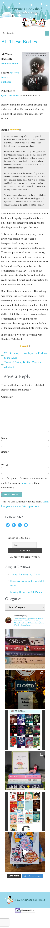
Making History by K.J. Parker (26, 592)
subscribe (26, 483)
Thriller (27, 362)
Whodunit (9, 367)
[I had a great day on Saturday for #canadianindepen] (25, 770)
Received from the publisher (10, 77)
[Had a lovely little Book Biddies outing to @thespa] (25, 852)
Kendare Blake (9, 63)
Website (5, 465)
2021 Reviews (11, 353)
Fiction (23, 353)
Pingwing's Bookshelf (25, 8)
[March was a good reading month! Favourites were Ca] (25, 811)
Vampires (37, 362)
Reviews (42, 353)
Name (5, 438)
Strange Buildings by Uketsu (25, 574)
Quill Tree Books (10, 95)
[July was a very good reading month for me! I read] (25, 730)
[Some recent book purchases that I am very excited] (25, 649)
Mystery (32, 353)
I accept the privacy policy (26, 556)
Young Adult (10, 357)
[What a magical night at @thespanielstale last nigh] (25, 689)
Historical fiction (12, 362)
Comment (7, 396)
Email (5, 451)
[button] (47, 33)
